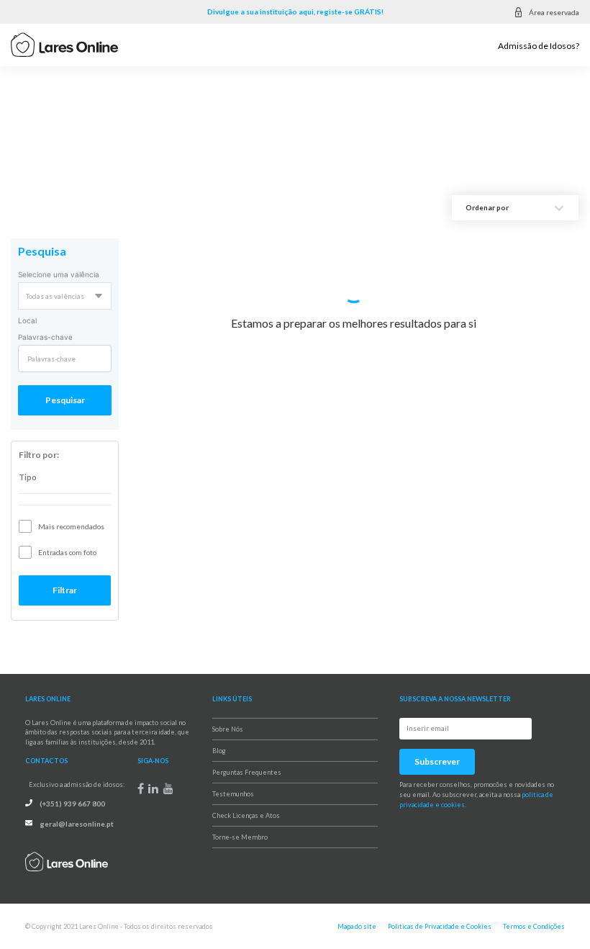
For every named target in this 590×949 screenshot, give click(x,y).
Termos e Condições (534, 926)
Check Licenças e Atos (246, 815)
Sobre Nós (227, 729)
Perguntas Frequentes (246, 772)
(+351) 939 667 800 (72, 803)
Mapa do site (356, 926)
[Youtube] (168, 788)
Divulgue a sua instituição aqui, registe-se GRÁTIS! (295, 11)
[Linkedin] (153, 788)
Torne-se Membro (240, 837)
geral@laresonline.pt (77, 823)
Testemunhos (233, 794)
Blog (219, 751)
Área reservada (554, 12)
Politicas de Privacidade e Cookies (439, 926)
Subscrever (437, 761)
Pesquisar (65, 400)
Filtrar (65, 590)
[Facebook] (140, 788)
